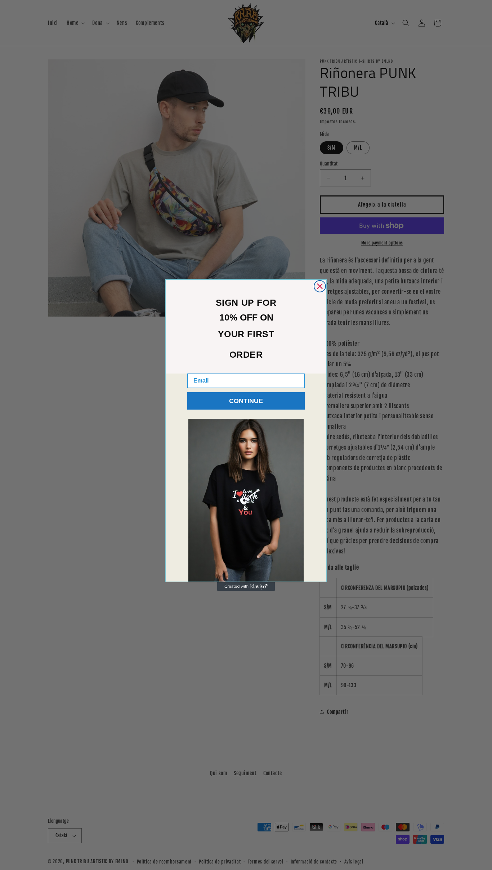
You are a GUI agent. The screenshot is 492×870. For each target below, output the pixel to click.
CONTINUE (246, 401)
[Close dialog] (320, 286)
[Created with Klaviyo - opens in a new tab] (246, 586)
